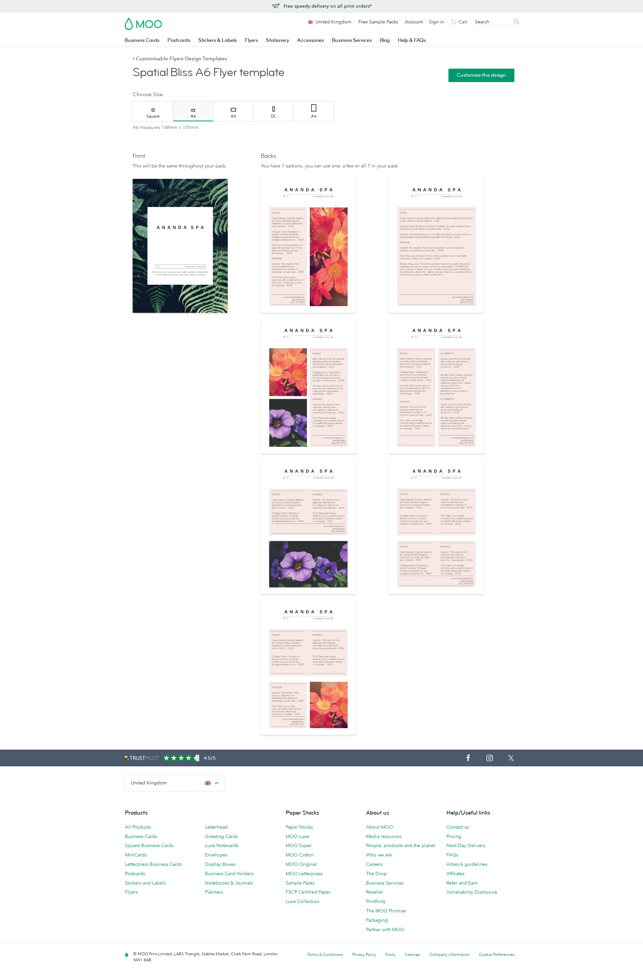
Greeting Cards (221, 836)
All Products (138, 827)
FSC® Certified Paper (308, 892)
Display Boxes (220, 864)
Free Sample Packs (378, 22)
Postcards (178, 40)
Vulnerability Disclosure (471, 892)
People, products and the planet (400, 845)
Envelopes (216, 855)
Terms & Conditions (325, 954)
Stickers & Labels (217, 40)
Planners (214, 892)
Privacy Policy (364, 954)
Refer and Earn (462, 883)
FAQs (452, 855)
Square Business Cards (149, 845)
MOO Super (299, 845)
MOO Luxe (297, 836)
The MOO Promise (386, 911)
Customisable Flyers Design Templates (180, 58)
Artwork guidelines (466, 864)
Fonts (390, 954)
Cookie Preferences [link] (496, 954)
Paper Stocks (299, 827)
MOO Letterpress (304, 874)
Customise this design (481, 75)
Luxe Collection (302, 901)
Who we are (379, 855)
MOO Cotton (300, 855)
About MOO (379, 827)
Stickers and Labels (145, 883)
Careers (374, 864)
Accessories (310, 40)
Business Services (352, 40)
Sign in (436, 22)
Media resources (384, 836)
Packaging (377, 920)
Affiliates (455, 874)
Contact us (457, 827)
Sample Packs (300, 883)
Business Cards (142, 40)
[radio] (153, 111)
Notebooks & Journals (229, 883)
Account (414, 22)
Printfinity (376, 901)
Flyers (251, 40)
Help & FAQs (412, 40)
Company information (449, 954)
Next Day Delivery (466, 845)
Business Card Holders (229, 874)
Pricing (453, 836)
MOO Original (301, 864)
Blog (385, 40)
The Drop (376, 874)
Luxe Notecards (221, 845)
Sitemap (412, 954)
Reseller (374, 892)
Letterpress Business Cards (153, 864)
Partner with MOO (385, 929)
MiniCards (136, 855)
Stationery (277, 40)
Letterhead (216, 827)
